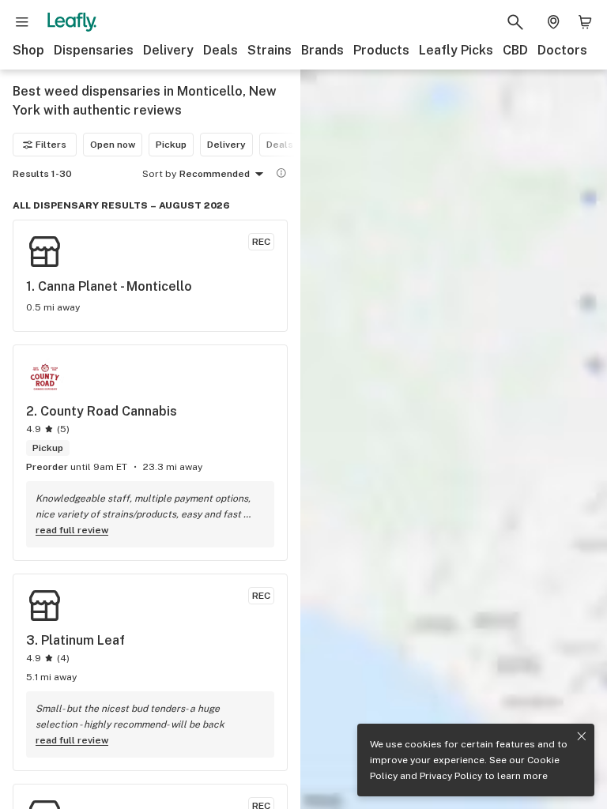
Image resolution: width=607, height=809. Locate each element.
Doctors (562, 50)
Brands (322, 50)
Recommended (214, 173)
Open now (112, 144)
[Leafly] (72, 22)
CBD (515, 50)
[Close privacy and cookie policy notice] (581, 736)
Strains (269, 50)
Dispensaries (94, 50)
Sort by (159, 173)
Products (381, 50)
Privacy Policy (451, 775)
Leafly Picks (456, 50)
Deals (220, 50)
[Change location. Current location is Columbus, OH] (553, 22)
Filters (51, 144)
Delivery (168, 50)
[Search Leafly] (515, 22)
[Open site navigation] (22, 22)
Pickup (171, 144)
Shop (28, 50)
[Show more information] (281, 173)
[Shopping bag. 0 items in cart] (584, 22)
